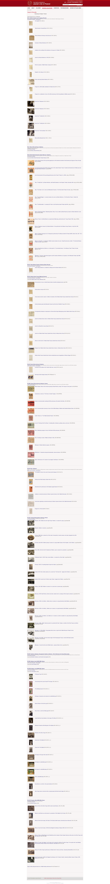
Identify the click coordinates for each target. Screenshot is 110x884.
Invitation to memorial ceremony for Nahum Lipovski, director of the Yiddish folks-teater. (51, 494)
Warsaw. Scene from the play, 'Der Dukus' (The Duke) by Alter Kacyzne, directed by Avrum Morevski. (53, 820)
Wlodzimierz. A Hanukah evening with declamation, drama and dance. (47, 452)
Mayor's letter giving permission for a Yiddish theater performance (39, 866)
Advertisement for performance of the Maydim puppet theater (46, 486)
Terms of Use (55, 878)
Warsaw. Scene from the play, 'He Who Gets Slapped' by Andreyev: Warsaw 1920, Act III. (51, 827)
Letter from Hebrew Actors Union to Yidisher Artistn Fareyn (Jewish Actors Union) (49, 318)
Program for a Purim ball (39, 508)
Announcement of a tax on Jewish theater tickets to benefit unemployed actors (49, 282)
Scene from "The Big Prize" (40, 123)
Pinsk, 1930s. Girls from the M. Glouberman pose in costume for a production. (51, 549)
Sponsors (50, 878)
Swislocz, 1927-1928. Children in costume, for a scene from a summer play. (48, 586)
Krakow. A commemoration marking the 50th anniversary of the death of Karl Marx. (50, 401)
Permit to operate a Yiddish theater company (43, 64)
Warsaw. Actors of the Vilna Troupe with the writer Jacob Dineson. (47, 805)
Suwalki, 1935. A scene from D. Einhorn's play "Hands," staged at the (49, 579)
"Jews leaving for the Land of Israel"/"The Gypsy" (44, 681)
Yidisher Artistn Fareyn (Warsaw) (37, 279)
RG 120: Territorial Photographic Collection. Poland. (37, 517)
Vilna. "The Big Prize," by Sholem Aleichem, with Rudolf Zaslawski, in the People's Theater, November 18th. (54, 182)
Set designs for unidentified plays (41, 769)
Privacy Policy (59, 878)
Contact (48, 878)
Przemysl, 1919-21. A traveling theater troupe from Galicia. (45, 564)
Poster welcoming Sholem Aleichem (41, 79)
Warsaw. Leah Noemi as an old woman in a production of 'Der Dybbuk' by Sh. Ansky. (50, 813)
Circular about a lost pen (39, 289)
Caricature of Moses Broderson (40, 42)
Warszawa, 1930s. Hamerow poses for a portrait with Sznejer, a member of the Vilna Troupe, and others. (56, 623)
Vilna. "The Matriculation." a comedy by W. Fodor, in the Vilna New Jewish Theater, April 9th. (51, 204)
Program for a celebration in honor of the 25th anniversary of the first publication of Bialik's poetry (52, 94)
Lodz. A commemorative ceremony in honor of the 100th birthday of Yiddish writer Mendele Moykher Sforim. (54, 408)
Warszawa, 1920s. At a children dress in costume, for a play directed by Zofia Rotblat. (52, 601)
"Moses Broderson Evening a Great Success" (43, 35)
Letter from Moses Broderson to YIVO (42, 57)
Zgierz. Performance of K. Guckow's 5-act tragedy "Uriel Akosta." (46, 459)
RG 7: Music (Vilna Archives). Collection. (35, 146)
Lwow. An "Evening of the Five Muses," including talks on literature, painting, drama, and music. (52, 423)
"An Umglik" (37, 20)
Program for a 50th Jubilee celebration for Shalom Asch (45, 86)
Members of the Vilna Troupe (40, 732)
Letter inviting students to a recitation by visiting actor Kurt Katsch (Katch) (48, 267)
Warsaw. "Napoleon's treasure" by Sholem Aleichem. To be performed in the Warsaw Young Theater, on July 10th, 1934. (56, 226)
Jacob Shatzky (34, 664)
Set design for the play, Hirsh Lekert (41, 754)
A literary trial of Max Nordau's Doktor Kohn (43, 479)
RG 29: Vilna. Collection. (32, 468)
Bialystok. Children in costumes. (40, 527)
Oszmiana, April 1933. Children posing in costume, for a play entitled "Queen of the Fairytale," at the (55, 542)
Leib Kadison (33, 671)
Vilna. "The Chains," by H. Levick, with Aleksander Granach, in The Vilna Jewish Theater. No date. (52, 189)
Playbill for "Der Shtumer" (39, 72)
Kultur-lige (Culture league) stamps (41, 374)
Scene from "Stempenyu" (39, 101)
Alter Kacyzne (33, 803)
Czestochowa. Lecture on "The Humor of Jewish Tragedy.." (45, 393)
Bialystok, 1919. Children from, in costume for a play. (49, 520)
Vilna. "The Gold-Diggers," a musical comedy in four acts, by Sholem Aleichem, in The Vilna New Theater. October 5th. (56, 197)
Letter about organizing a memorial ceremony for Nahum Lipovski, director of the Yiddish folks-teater (53, 501)
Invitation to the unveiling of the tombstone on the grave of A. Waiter (47, 50)
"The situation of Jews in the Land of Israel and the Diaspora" (46, 472)
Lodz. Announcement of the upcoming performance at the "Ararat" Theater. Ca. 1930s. (50, 175)
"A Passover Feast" (38, 674)
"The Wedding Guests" (39, 688)
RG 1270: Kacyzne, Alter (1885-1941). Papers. (36, 800)
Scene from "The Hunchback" (40, 130)
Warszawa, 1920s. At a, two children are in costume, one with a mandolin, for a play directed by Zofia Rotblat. (56, 615)
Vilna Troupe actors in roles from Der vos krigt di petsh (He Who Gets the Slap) (49, 791)
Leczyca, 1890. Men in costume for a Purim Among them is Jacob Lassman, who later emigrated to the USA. (56, 535)
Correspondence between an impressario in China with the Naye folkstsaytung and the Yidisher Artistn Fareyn (55, 311)
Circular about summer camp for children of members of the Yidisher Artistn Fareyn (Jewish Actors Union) (54, 296)
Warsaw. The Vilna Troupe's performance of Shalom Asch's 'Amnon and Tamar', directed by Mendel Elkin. (54, 849)
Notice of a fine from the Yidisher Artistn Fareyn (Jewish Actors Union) (47, 340)
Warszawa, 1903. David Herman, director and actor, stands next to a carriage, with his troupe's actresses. (54, 593)
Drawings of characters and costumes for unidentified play (45, 696)
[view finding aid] (38, 19)
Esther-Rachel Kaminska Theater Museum (39, 157)
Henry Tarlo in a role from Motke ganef (42, 710)
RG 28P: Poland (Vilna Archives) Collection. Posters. (37, 383)
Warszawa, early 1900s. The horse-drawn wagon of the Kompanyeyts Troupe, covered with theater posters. (54, 637)
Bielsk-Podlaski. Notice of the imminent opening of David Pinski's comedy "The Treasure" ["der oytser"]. (53, 386)
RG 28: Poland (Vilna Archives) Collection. (35, 364)
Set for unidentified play (39, 776)
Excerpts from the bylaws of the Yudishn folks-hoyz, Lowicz (45, 367)
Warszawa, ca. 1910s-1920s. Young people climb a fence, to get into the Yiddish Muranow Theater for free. (54, 630)
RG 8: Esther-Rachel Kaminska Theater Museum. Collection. (39, 154)
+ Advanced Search (79, 5)
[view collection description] (31, 19)
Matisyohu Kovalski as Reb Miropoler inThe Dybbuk (44, 725)
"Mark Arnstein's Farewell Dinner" (41, 28)
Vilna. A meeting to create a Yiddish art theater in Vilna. (45, 437)
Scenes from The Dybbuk (39, 740)
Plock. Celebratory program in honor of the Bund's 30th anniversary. (47, 430)
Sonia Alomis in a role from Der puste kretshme (43, 783)
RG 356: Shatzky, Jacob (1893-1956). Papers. (36, 661)
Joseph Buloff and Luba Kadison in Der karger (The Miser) (45, 718)
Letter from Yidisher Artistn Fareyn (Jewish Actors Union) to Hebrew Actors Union (49, 333)
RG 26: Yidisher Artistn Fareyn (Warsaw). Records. (37, 276)
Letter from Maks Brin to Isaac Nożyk (41, 326)
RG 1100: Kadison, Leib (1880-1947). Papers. (36, 668)
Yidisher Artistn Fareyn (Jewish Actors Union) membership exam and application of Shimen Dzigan (52, 355)
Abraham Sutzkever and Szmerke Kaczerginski (39, 656)
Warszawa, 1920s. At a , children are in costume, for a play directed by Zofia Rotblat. (51, 608)
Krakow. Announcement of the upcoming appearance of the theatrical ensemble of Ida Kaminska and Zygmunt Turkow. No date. (58, 160)
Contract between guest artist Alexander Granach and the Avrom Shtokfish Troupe (50, 304)
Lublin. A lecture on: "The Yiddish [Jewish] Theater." (44, 415)
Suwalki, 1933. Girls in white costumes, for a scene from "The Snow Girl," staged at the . (52, 571)
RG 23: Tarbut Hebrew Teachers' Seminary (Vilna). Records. (38, 264)
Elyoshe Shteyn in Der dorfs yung (41, 703)
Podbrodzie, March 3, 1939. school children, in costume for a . (50, 557)
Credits (45, 878)
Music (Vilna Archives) (35, 150)
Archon (56, 882)
